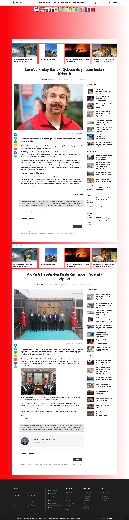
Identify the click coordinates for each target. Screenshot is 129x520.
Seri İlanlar (87, 506)
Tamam (110, 518)
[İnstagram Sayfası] (19, 495)
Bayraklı (37, 146)
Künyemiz (53, 503)
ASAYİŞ (68, 509)
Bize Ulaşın (53, 507)
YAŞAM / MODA (70, 504)
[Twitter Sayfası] (16, 495)
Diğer (95, 3)
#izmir (22, 212)
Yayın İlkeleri (16, 504)
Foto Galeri (53, 490)
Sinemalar (87, 504)
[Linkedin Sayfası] (26, 495)
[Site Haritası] (32, 495)
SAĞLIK (68, 506)
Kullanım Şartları (31, 502)
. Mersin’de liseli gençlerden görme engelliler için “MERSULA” (104, 129)
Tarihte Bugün (88, 502)
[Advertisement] (64, 25)
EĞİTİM (68, 508)
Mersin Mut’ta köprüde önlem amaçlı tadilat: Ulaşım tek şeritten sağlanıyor (104, 157)
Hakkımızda (16, 502)
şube (22, 148)
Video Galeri (53, 493)
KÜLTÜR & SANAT (78, 3)
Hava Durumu (87, 492)
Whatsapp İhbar (31, 504)
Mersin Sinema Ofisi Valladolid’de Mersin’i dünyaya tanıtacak (102, 136)
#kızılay (28, 212)
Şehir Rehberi (87, 508)
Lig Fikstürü (87, 500)
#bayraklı (38, 212)
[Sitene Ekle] (35, 495)
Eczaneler (86, 498)
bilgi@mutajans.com (38, 442)
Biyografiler (105, 496)
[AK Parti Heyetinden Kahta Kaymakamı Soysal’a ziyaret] (48, 314)
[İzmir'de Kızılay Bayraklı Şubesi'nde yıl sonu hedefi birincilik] (48, 106)
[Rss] (29, 495)
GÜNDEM (61, 3)
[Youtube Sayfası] (23, 495)
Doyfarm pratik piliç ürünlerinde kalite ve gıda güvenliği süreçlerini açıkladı (104, 91)
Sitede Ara (105, 492)
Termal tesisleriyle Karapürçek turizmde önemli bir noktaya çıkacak (104, 219)
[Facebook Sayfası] (13, 495)
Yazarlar (52, 497)
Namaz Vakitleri (88, 496)
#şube (33, 212)
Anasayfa (16, 40)
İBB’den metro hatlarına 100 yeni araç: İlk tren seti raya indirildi (104, 105)
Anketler (104, 494)
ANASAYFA (38, 3)
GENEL (55, 3)
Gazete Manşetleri (89, 509)
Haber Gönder (31, 505)
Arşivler (52, 500)
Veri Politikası (16, 505)
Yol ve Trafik (87, 494)
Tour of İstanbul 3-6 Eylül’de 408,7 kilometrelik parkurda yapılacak (104, 144)
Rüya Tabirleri (105, 498)
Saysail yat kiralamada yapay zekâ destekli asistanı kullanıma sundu (104, 122)
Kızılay (42, 146)
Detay (103, 518)
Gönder (78, 226)
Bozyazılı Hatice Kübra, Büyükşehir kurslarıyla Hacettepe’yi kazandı (102, 98)
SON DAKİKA (47, 3)
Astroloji (104, 500)
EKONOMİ (68, 3)
